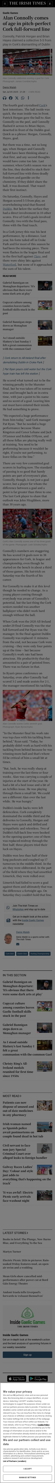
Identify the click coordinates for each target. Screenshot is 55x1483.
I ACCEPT (27, 1469)
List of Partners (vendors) (14, 1461)
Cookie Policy (44, 1425)
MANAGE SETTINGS (27, 1477)
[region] (27, 1433)
